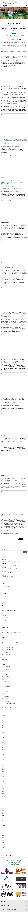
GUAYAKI (4, 591)
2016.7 (3, 752)
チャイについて (5, 674)
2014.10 (3, 801)
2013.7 (3, 837)
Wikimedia (3, 435)
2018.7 (3, 710)
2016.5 (3, 757)
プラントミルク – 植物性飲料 (7, 647)
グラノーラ (4, 688)
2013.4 (3, 845)
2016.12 (3, 744)
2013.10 (3, 830)
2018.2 (3, 720)
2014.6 (3, 810)
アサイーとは (4, 595)
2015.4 (3, 788)
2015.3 (3, 791)
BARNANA (4, 588)
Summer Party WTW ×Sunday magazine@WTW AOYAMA (13, 565)
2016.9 (3, 747)
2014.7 (3, 808)
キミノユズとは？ (5, 696)
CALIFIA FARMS (5, 593)
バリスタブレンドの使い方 (7, 652)
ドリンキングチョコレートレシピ (8, 703)
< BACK (2, 543)
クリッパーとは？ (5, 669)
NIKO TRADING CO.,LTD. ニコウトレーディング (14, 6)
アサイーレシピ (5, 620)
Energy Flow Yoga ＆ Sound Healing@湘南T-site (11, 561)
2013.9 (3, 832)
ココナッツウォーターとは (7, 630)
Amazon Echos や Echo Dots (15, 140)
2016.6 (3, 754)
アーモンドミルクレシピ (7, 661)
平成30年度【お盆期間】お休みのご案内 (10, 568)
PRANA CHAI (4, 600)
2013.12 (3, 825)
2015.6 (3, 783)
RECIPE (3, 603)
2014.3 (3, 818)
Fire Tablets (20, 182)
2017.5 (3, 739)
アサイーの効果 (5, 617)
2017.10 (3, 730)
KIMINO (3, 693)
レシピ (3, 613)
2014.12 (3, 796)
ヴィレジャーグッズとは (7, 654)
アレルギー (4, 644)
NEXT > (25, 543)
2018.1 (3, 722)
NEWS (3, 583)
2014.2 (3, 820)
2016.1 (3, 766)
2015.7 (3, 781)
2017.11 (3, 727)
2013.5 (3, 842)
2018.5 (3, 715)
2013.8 (3, 835)
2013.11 (3, 827)
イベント (3, 608)
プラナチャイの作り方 (6, 686)
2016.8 (3, 749)
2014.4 (3, 815)
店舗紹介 (3, 637)
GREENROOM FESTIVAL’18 (7, 576)
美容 (3, 635)
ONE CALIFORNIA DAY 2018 (7, 572)
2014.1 (3, 823)
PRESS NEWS (5, 627)
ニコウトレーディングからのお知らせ (12, 853)
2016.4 (3, 759)
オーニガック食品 (7, 35)
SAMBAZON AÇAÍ (6, 586)
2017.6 (3, 737)
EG (16, 3)
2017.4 (3, 742)
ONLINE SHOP (4, 3)
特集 (12, 35)
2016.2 (3, 764)
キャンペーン (4, 625)
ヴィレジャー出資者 (6, 657)
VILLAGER (4, 622)
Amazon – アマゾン (17, 42)
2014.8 (3, 805)
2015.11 (3, 771)
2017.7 (3, 735)
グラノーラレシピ (5, 691)
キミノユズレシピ (5, 701)
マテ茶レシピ (4, 659)
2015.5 (3, 786)
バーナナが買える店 (6, 666)
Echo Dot (5, 182)
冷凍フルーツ (4, 615)
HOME (2, 853)
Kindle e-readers (14, 182)
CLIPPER (4, 664)
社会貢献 (3, 671)
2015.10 (3, 774)
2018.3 (3, 717)
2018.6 (3, 713)
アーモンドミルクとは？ (7, 640)
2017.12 (3, 725)
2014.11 (3, 798)
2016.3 (3, 761)
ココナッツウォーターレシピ (7, 683)
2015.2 (3, 793)
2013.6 (3, 840)
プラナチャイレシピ (6, 605)
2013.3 (3, 847)
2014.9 (3, 803)
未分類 (3, 598)
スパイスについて (5, 681)
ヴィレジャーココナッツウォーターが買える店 (11, 642)
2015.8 (3, 779)
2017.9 (3, 732)
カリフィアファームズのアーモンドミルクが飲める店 (12, 632)
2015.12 (3, 769)
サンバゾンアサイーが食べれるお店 (9, 610)
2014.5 (3, 813)
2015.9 (3, 776)
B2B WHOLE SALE (11, 3)
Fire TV (9, 182)
